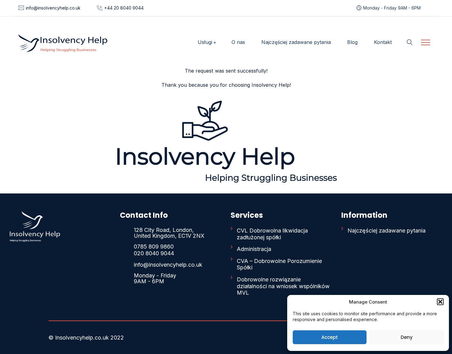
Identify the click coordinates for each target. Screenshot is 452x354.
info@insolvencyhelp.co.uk (53, 7)
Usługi (205, 42)
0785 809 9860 (154, 246)
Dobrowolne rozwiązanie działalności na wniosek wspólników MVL (283, 286)
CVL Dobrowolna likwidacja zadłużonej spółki (272, 234)
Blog (352, 42)
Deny (407, 337)
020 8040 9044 (154, 253)
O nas (238, 42)
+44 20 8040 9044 (124, 7)
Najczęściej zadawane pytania (296, 42)
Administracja (254, 249)
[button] (440, 302)
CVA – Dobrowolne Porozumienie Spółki (279, 264)
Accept (329, 337)
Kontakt (383, 42)
